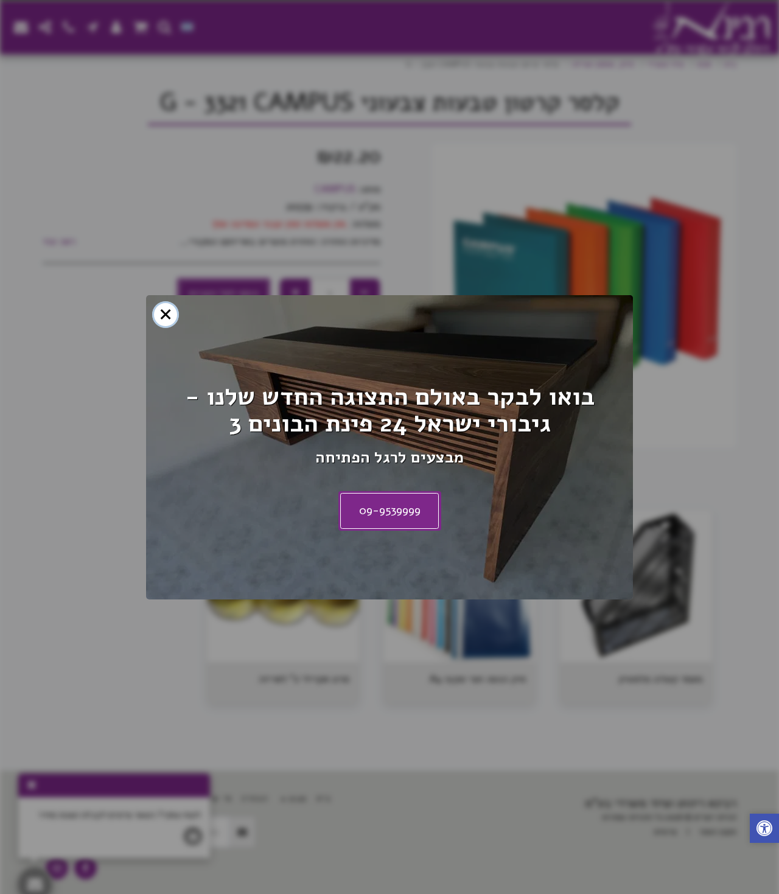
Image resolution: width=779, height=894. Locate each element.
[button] (764, 829)
